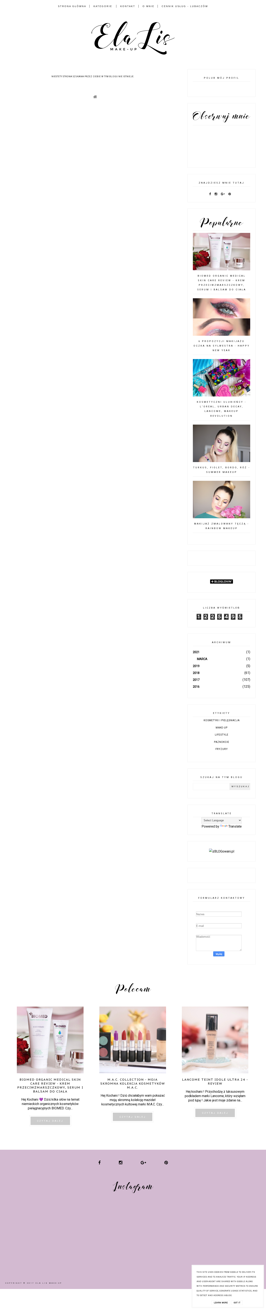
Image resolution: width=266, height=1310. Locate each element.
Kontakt (127, 6)
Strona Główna (72, 6)
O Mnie (148, 6)
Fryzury (222, 749)
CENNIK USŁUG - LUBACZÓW (185, 6)
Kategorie (103, 6)
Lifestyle (221, 734)
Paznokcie (221, 742)
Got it (237, 1303)
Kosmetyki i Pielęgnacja (222, 720)
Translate (235, 826)
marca (202, 659)
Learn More (221, 1303)
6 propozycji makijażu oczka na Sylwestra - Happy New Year (221, 346)
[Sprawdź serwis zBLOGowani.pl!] (221, 851)
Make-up (222, 727)
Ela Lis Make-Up (49, 1283)
